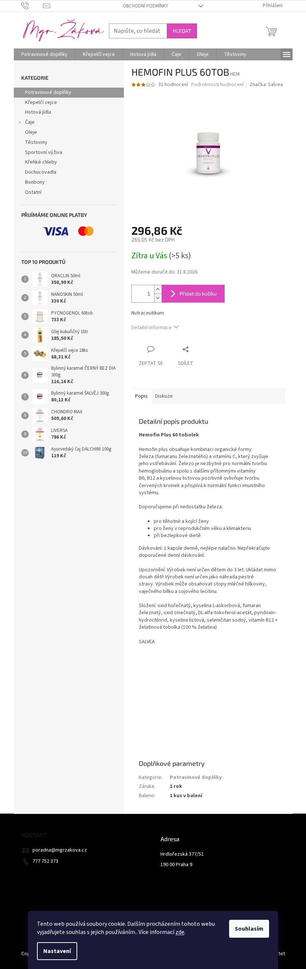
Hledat (182, 31)
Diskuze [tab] (164, 396)
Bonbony (35, 182)
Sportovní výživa (43, 152)
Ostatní (33, 192)
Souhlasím (249, 929)
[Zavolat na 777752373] (32, 5)
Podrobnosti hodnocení (217, 84)
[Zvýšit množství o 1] (158, 289)
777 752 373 (45, 861)
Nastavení (57, 951)
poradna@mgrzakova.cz (59, 850)
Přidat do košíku (198, 293)
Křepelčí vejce (41, 102)
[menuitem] (44, 54)
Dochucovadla (40, 172)
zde (179, 932)
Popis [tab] (141, 396)
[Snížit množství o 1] (158, 298)
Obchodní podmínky (145, 6)
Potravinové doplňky (48, 92)
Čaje (30, 122)
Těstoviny (36, 142)
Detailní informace (151, 327)
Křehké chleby (41, 162)
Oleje (31, 132)
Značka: (266, 84)
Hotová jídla (38, 112)
